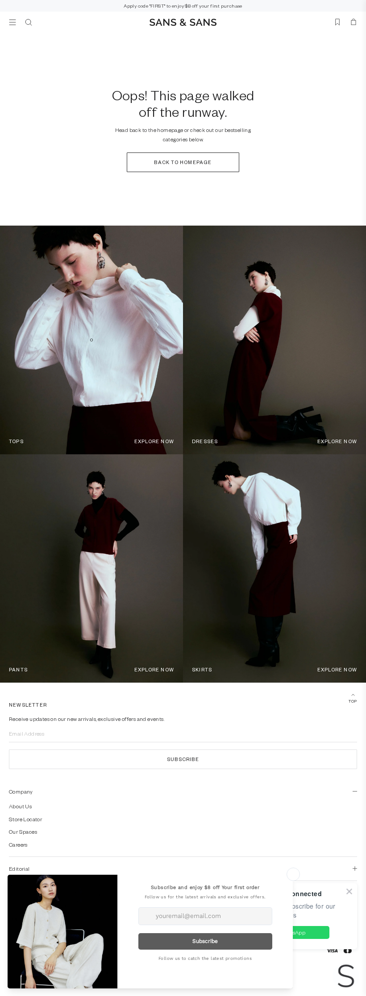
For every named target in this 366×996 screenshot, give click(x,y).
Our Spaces (23, 831)
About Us (20, 806)
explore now (154, 441)
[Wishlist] (337, 22)
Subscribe (183, 759)
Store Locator (25, 819)
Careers (18, 844)
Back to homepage (183, 162)
